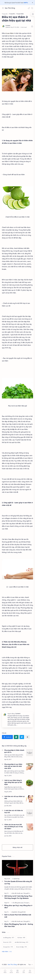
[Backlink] (15, 912)
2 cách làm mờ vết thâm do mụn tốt (13, 811)
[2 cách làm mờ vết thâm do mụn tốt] (29, 812)
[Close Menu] (32, 2)
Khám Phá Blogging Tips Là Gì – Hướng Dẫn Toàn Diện (18, 925)
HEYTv (26, 2)
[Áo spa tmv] (27, 903)
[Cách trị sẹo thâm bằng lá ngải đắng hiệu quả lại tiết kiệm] (29, 782)
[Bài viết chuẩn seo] (18, 893)
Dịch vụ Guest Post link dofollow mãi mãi (17, 916)
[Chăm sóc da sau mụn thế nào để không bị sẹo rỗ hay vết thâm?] (29, 826)
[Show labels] (7, 952)
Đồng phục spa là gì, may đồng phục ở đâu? (18, 906)
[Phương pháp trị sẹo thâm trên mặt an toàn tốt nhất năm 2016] (29, 766)
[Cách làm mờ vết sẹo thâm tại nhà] (29, 798)
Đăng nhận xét (17, 847)
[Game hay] (16, 878)
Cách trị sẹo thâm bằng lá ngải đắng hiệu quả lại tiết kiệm (13, 782)
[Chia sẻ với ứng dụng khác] (27, 737)
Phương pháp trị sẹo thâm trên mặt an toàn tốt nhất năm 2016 (13, 766)
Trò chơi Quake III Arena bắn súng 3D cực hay (18, 882)
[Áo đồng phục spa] (18, 903)
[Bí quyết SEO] (27, 893)
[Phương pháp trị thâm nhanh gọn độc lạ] (29, 752)
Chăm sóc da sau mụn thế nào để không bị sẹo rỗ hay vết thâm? (13, 826)
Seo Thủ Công (10, 8)
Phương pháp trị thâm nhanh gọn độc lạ (14, 751)
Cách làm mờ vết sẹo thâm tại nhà (14, 797)
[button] (28, 8)
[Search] (32, 8)
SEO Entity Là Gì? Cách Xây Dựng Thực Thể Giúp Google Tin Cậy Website (18, 897)
